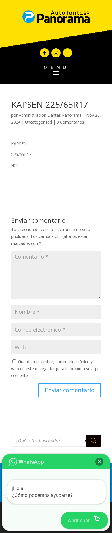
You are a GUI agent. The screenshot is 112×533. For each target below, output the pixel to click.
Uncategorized (38, 122)
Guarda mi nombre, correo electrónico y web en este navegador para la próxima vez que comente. (56, 368)
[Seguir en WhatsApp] (67, 52)
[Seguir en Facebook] (44, 52)
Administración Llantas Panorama (50, 115)
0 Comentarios (70, 122)
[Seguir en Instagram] (56, 52)
